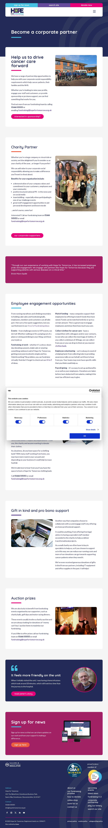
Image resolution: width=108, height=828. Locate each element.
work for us (72, 804)
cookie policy (83, 821)
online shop (72, 800)
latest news (93, 793)
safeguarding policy (96, 821)
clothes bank (60, 346)
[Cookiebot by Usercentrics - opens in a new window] (90, 390)
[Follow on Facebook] (7, 812)
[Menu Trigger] (94, 11)
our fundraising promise (74, 792)
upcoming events (92, 789)
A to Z (49, 360)
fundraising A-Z (95, 797)
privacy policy (72, 821)
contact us (72, 807)
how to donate (74, 797)
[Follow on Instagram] (11, 812)
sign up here (20, 744)
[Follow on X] (15, 812)
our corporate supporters (27, 235)
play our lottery (95, 806)
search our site (94, 809)
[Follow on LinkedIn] (19, 812)
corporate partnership (93, 801)
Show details (91, 429)
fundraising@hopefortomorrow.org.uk (35, 110)
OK (85, 436)
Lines (17, 824)
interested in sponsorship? (27, 116)
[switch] (42, 421)
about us (71, 788)
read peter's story (23, 693)
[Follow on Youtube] (24, 812)
